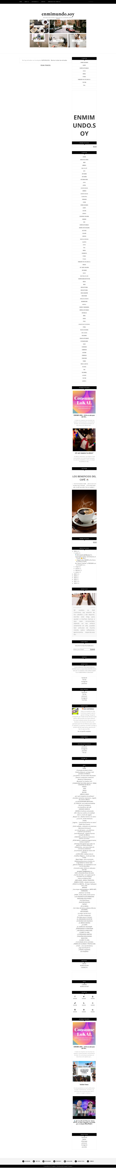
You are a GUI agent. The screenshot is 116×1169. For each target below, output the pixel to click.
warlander (84, 375)
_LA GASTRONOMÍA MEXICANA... (84, 801)
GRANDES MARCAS (84, 809)
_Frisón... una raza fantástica (84, 946)
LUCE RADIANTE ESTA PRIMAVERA (84, 896)
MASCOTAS (84, 938)
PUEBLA (84, 327)
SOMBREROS (84, 349)
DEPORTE (84, 213)
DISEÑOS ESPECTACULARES (84, 227)
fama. (84, 85)
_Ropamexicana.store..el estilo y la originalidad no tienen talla (84, 862)
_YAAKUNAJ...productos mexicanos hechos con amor (84, 837)
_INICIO (84, 790)
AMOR (84, 162)
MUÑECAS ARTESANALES (84, 310)
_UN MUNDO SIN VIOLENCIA (84, 921)
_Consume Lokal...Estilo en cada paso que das (84, 868)
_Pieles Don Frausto (84, 824)
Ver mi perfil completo (84, 731)
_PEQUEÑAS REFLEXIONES (84, 936)
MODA (84, 284)
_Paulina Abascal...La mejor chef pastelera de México (84, 773)
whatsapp (84, 1141)
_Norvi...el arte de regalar (84, 815)
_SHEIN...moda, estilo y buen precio (84, 895)
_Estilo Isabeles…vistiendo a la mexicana (84, 826)
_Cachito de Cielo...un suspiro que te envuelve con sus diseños (84, 875)
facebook (84, 678)
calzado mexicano (84, 188)
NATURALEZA (84, 313)
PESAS (84, 321)
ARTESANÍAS (84, 176)
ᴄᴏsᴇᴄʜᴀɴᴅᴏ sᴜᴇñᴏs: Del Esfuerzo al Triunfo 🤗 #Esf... (85, 557)
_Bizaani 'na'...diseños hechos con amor (84, 817)
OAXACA (84, 318)
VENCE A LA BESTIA (84, 364)
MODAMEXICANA (84, 301)
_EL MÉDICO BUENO (84, 923)
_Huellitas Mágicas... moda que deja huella (84, 856)
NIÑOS (84, 315)
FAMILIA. (84, 74)
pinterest (84, 683)
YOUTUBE (84, 82)
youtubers (84, 381)
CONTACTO (84, 967)
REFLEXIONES (84, 335)
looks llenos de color (84, 276)
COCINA (84, 202)
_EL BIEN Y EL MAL (84, 932)
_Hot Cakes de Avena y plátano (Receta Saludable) (84, 908)
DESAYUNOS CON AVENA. (84, 216)
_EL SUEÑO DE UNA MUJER (84, 927)
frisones (84, 259)
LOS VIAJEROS (84, 951)
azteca (84, 182)
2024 (75, 576)
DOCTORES (84, 230)
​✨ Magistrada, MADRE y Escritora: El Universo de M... (85, 560)
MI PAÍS (84, 792)
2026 (75, 551)
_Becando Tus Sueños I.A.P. (84, 781)
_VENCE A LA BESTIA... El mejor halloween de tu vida (84, 884)
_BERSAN (84, 887)
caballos (84, 185)
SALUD (84, 344)
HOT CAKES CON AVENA (84, 267)
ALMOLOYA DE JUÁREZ (84, 159)
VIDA (84, 369)
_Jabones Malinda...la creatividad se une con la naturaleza (84, 865)
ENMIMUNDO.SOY (84, 125)
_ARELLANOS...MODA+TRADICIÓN (84, 880)
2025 (75, 574)
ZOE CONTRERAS (89, 709)
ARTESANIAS (84, 174)
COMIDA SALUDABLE (84, 62)
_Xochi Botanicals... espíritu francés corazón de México (84, 834)
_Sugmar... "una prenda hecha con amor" (84, 822)
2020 (75, 583)
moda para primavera (84, 298)
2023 (75, 578)
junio (77, 553)
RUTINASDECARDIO (84, 341)
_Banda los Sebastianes (84, 779)
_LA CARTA (84, 925)
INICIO (84, 963)
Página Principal (46, 65)
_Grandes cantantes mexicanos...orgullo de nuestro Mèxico (84, 798)
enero (77, 572)
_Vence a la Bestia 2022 (84, 878)
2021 (75, 581)
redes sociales (84, 332)
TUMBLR (84, 361)
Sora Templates (52, 1166)
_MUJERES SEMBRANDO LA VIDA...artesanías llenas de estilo (84, 872)
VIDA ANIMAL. (84, 372)
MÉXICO (84, 281)
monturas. (84, 304)
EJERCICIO (84, 236)
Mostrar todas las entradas (59, 60)
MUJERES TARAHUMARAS (84, 307)
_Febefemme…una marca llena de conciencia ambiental (84, 848)
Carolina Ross (84, 196)
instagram (84, 681)
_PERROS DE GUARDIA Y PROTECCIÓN (84, 944)
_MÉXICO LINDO (84, 794)
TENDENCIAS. (84, 355)
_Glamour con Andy (84, 893)
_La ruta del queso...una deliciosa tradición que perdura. (84, 830)
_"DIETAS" (84, 904)
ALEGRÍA (84, 157)
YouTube (84, 700)
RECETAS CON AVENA (84, 330)
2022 (75, 579)
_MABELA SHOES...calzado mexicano (84, 882)
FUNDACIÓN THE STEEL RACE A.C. (84, 79)
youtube (84, 751)
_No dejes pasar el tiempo (84, 917)
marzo (77, 568)
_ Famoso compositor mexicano (84, 777)
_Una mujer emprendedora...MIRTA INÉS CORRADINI (84, 890)
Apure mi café (84, 168)
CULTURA (84, 210)
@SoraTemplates (77, 607)
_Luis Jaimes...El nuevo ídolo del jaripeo (84, 775)
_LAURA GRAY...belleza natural (84, 854)
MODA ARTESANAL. (84, 290)
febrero (77, 570)
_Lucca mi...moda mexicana (84, 818)
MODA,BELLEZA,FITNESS (84, 898)
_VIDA (84, 788)
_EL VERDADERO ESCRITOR (84, 919)
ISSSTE (84, 273)
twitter (84, 1139)
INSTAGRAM (84, 270)
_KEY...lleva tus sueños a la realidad (84, 813)
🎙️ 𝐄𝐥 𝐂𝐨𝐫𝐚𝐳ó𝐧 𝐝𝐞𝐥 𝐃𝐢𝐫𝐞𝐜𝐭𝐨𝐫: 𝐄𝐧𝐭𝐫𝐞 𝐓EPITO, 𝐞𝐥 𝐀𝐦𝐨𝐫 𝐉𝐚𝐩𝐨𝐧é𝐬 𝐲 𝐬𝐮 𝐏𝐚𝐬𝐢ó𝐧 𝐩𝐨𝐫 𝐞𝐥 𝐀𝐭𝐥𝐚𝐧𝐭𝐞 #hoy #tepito (84, 1122)
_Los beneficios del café (84, 807)
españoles (84, 242)
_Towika (84, 820)
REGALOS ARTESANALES (84, 338)
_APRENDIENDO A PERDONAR (84, 928)
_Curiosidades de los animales (84, 942)
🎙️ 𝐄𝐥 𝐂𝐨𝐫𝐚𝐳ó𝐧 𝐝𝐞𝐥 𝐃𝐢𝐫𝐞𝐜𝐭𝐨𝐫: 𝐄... (83, 555)
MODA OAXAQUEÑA (84, 293)
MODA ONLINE (84, 296)
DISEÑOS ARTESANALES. (84, 68)
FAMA (84, 768)
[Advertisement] (84, 100)
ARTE (84, 171)
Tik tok (84, 752)
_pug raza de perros (84, 948)
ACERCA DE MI (84, 965)
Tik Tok (84, 680)
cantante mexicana (84, 193)
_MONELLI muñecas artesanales (84, 811)
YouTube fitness (84, 1084)
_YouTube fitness (84, 900)
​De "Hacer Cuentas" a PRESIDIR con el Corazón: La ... (85, 564)
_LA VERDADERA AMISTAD (84, 934)
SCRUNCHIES (84, 347)
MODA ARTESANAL (84, 287)
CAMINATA (84, 191)
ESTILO (84, 71)
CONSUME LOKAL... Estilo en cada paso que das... (84, 1047)
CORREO (79, 974)
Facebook (92, 607)
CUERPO (84, 65)
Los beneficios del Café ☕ (84, 478)
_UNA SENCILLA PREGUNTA (84, 930)
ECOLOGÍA (84, 233)
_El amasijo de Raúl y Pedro (84, 770)
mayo (77, 567)
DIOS (84, 222)
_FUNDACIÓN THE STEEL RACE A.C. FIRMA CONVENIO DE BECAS (84, 784)
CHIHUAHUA (84, 199)
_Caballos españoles (84, 949)
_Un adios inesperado (84, 915)
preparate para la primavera (84, 324)
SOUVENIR (84, 352)
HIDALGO (84, 264)
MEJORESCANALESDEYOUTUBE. (84, 279)
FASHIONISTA (84, 253)
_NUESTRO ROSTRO (84, 902)
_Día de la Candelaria (84, 805)
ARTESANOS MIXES (84, 179)
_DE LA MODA (84, 906)
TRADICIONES (84, 358)
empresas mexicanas (84, 239)
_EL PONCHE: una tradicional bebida (84, 803)
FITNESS (84, 76)
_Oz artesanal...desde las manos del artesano (84, 851)
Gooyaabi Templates (67, 1166)
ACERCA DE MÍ (88, 974)
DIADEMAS (84, 219)
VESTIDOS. (84, 366)
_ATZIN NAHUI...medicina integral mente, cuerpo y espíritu (84, 841)
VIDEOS (84, 786)
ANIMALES (84, 165)
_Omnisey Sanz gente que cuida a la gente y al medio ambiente (84, 844)
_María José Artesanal (84, 828)
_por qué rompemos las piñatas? (84, 796)
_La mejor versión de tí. (84, 913)
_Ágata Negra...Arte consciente (84, 859)
